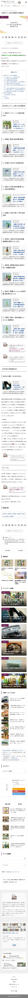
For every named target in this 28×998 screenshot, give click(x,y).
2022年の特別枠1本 (7, 93)
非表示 (15, 72)
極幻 (5, 542)
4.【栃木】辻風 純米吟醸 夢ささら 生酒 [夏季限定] (14, 81)
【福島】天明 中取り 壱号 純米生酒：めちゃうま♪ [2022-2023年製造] (19, 226)
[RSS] (16, 991)
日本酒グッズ (5, 625)
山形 (11, 540)
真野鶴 (10, 542)
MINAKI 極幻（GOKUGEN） (10, 94)
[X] (12, 991)
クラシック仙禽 (18, 539)
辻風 (22, 542)
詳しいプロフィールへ (9, 915)
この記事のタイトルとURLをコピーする (14, 42)
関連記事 (6, 98)
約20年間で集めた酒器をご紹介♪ (11, 933)
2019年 (14, 513)
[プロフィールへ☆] (14, 900)
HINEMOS (16, 759)
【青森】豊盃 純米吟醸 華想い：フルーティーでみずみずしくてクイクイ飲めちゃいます (19, 150)
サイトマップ (14, 986)
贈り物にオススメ (6, 608)
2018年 (9, 513)
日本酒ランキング (4, 17)
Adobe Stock (7, 968)
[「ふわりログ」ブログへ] (14, 958)
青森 (7, 543)
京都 (22, 539)
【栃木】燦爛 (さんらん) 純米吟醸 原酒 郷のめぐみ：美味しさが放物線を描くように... (19, 305)
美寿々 (17, 542)
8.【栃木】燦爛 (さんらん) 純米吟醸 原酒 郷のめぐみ (15, 89)
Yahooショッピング (18, 793)
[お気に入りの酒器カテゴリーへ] (14, 930)
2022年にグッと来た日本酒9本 (9, 75)
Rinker (18, 783)
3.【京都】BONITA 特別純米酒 (10, 80)
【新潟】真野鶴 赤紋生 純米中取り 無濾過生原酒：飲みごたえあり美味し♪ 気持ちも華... (19, 278)
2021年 (19, 513)
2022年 (6, 539)
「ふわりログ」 (7, 960)
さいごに (4, 96)
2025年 (12, 516)
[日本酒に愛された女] (11, 2)
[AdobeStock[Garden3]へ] (14, 966)
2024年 (7, 516)
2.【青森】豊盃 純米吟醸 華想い (11, 78)
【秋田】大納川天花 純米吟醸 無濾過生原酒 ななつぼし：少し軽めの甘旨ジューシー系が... (19, 252)
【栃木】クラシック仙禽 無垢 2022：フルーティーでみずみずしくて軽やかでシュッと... (19, 126)
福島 (13, 542)
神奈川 (5, 674)
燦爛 (8, 542)
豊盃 (20, 542)
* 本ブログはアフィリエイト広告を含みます (9, 48)
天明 (9, 540)
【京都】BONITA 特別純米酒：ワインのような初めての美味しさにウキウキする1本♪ (18, 174)
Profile (14, 981)
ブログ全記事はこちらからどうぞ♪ (11, 871)
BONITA (9, 539)
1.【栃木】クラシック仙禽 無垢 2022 (12, 77)
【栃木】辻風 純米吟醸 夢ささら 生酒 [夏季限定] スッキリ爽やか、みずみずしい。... (19, 199)
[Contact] (14, 991)
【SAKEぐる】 (14, 758)
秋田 (15, 542)
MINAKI (13, 539)
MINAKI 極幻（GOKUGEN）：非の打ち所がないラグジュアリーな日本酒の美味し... (19, 387)
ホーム (14, 976)
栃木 (23, 540)
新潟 (14, 540)
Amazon (15, 789)
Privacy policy (14, 979)
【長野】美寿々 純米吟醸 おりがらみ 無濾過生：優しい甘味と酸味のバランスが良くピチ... (19, 331)
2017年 (4, 513)
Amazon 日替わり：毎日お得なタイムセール (13, 750)
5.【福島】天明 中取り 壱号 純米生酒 (12, 83)
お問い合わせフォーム (14, 984)
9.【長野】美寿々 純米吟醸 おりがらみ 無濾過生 (14, 91)
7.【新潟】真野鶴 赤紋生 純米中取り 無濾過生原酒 (14, 88)
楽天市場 (15, 791)
